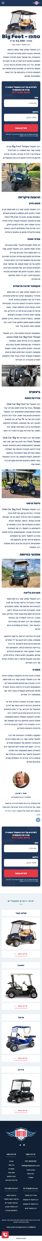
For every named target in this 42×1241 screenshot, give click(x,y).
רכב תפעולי (25, 45)
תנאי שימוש (11, 1176)
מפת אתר (11, 1173)
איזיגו (21, 1069)
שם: (36, 97)
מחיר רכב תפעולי (31, 1195)
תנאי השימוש (10, 134)
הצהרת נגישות (21, 1238)
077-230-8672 (21, 92)
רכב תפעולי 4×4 (31, 1208)
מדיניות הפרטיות (29, 136)
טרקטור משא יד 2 (11, 1203)
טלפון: (35, 112)
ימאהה (21, 965)
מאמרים (11, 1169)
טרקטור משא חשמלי (11, 1199)
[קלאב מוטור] (36, 3)
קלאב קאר (16, 45)
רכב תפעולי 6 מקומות (30, 1204)
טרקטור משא (11, 1195)
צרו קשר (11, 1165)
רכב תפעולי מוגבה (11, 1207)
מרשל (21, 1017)
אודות (11, 1161)
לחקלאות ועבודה (11, 1210)
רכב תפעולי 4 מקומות (30, 1200)
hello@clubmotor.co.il (31, 1166)
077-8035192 (30, 1161)
